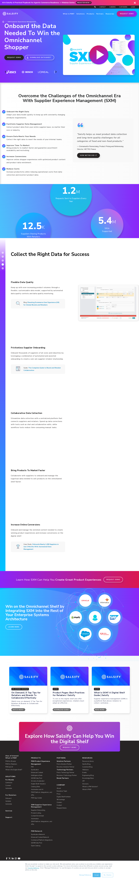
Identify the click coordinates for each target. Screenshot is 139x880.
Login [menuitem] (133, 7)
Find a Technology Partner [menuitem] (65, 773)
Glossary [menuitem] (85, 784)
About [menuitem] (59, 788)
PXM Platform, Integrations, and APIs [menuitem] (41, 793)
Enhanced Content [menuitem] (37, 773)
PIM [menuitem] (32, 767)
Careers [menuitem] (112, 7)
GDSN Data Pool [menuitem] (36, 778)
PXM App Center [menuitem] (36, 798)
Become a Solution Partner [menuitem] (65, 767)
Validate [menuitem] (8, 801)
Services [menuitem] (8, 811)
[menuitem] (42, 763)
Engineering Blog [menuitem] (88, 775)
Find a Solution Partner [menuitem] (64, 764)
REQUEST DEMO (14, 57)
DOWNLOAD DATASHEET (40, 57)
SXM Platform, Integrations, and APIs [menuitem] (41, 823)
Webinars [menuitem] (85, 770)
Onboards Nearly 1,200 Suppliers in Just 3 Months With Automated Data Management (41, 546)
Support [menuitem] (8, 817)
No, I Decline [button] (107, 875)
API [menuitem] (83, 781)
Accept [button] (96, 875)
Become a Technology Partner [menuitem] (67, 775)
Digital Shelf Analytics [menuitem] (38, 784)
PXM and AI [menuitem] (9, 767)
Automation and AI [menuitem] (37, 789)
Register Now (83, 3)
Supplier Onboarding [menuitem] (38, 810)
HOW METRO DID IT (88, 155)
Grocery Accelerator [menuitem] (38, 781)
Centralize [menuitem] (8, 783)
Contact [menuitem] (102, 7)
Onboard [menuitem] (8, 798)
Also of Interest (12, 756)
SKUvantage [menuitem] (61, 800)
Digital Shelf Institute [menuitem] (63, 797)
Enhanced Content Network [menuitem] (40, 837)
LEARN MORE (13, 627)
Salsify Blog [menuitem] (86, 764)
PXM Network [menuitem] (36, 831)
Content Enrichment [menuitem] (37, 816)
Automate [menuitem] (8, 788)
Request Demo (127, 14)
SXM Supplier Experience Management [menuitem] (41, 806)
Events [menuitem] (84, 773)
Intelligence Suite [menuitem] (36, 775)
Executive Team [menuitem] (62, 791)
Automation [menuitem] (35, 819)
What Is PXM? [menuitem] (11, 758)
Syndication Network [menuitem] (38, 834)
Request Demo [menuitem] (62, 808)
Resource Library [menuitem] (88, 761)
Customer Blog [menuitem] (87, 767)
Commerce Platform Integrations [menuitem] (42, 840)
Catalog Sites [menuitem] (35, 787)
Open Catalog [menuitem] (35, 846)
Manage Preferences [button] (85, 875)
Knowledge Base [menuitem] (88, 778)
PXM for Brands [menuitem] (10, 761)
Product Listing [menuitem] (36, 813)
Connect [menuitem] (8, 785)
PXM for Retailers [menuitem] (11, 764)
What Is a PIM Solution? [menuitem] (90, 787)
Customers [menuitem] (123, 7)
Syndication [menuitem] (35, 770)
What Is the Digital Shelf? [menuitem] (13, 770)
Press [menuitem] (58, 794)
